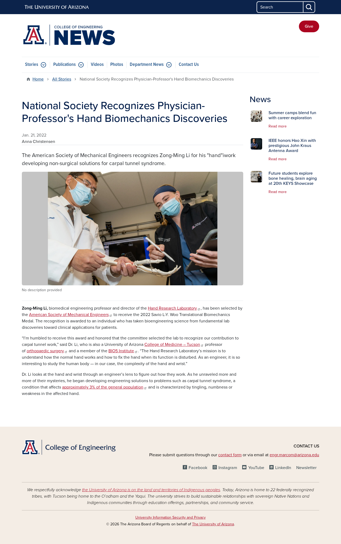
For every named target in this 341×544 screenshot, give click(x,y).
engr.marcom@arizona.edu (294, 455)
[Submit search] (309, 7)
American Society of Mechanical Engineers (69, 314)
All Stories (61, 79)
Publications (64, 65)
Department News (147, 65)
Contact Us (189, 65)
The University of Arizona (213, 524)
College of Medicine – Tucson (172, 344)
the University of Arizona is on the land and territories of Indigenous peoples (151, 490)
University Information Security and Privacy (170, 517)
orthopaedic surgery (45, 351)
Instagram (227, 467)
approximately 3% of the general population (102, 387)
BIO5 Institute (121, 351)
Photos (116, 65)
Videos (97, 65)
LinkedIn (283, 467)
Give (309, 26)
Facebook (198, 467)
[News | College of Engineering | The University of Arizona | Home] (69, 35)
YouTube (256, 467)
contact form (230, 455)
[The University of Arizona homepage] (57, 7)
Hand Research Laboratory (172, 308)
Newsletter (306, 467)
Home (38, 79)
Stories (31, 65)
